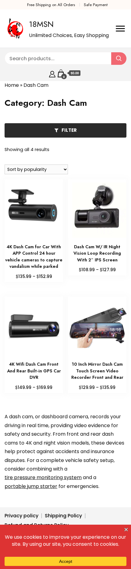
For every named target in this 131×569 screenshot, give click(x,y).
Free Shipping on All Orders (51, 5)
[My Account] (52, 73)
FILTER (69, 130)
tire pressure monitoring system (43, 477)
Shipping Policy (63, 515)
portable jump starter (31, 486)
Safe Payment (96, 5)
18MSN (41, 24)
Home (12, 85)
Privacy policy (21, 515)
